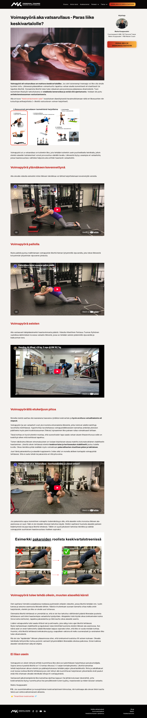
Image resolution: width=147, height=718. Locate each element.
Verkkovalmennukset (97, 709)
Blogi (132, 709)
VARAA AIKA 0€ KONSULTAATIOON (122, 4)
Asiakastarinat (84, 4)
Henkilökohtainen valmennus (95, 713)
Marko (132, 711)
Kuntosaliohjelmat (98, 711)
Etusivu (65, 4)
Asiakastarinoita (128, 713)
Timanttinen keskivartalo (24, 696)
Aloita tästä (74, 4)
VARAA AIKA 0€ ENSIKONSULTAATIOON (122, 44)
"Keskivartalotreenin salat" (32, 99)
